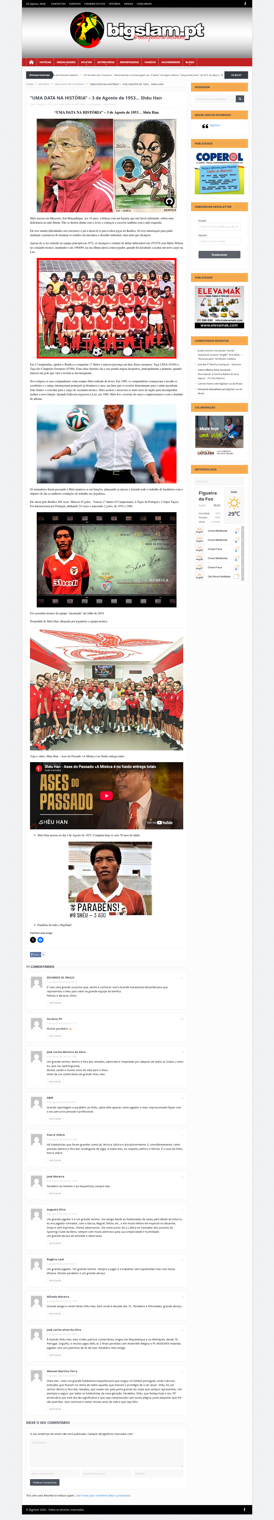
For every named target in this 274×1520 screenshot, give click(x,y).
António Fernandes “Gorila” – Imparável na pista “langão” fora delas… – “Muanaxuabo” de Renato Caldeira (220, 355)
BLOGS (190, 62)
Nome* (203, 235)
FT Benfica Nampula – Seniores (224, 364)
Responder (55, 1002)
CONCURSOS (144, 3)
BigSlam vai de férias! (230, 383)
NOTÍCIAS (45, 62)
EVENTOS (75, 3)
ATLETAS (86, 62)
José (200, 364)
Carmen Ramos (206, 383)
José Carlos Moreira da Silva (66, 1052)
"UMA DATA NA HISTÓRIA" (71, 104)
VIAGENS (150, 62)
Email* (203, 221)
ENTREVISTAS (105, 62)
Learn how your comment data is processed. (103, 1495)
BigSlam (215, 125)
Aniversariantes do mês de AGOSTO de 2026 (175, 75)
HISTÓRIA (114, 3)
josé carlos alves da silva (64, 1330)
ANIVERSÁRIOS (170, 62)
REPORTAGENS (129, 62)
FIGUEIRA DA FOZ (94, 3)
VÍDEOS (128, 3)
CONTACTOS (58, 3)
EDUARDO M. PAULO (60, 977)
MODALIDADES (66, 62)
